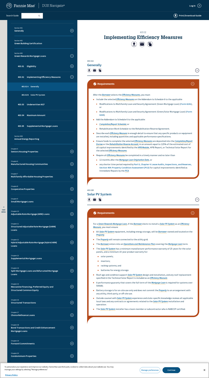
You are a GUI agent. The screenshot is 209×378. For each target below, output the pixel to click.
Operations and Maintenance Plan (139, 244)
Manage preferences (150, 370)
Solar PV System (99, 194)
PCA (127, 170)
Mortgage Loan (175, 244)
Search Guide (12, 15)
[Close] (204, 370)
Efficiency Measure (118, 133)
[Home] (20, 7)
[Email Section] (142, 44)
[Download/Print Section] (134, 44)
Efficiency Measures (131, 94)
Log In (192, 5)
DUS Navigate (53, 6)
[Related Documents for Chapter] (150, 44)
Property (100, 234)
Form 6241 (186, 104)
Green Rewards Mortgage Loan (112, 223)
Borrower (106, 94)
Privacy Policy (11, 375)
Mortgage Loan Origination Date (134, 159)
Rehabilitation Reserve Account (123, 144)
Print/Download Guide (190, 15)
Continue (171, 370)
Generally (94, 65)
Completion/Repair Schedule (112, 124)
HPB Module (143, 147)
